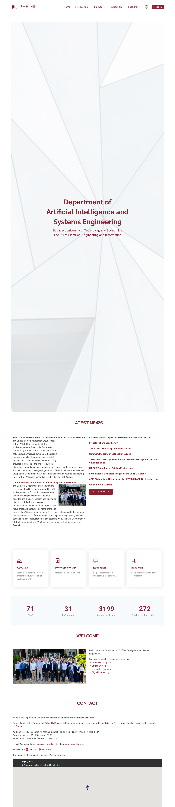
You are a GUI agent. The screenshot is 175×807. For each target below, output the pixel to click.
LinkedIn (33, 749)
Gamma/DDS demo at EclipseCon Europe (110, 454)
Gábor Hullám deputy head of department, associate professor (75, 723)
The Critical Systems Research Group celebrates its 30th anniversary (49, 437)
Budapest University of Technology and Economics (87, 230)
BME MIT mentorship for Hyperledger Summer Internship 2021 (121, 437)
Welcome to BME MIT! (100, 484)
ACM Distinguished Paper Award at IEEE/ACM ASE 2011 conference (124, 479)
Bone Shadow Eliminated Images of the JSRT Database (117, 473)
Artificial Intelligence (101, 662)
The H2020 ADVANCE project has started (110, 448)
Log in (158, 7)
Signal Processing (100, 672)
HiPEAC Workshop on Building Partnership (111, 468)
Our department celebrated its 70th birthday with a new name (44, 482)
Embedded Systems (101, 669)
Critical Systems (99, 665)
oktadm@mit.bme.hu (74, 744)
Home (67, 7)
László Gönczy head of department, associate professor (66, 717)
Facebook (46, 749)
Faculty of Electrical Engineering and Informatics (87, 235)
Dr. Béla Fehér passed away (103, 443)
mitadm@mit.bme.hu (43, 744)
